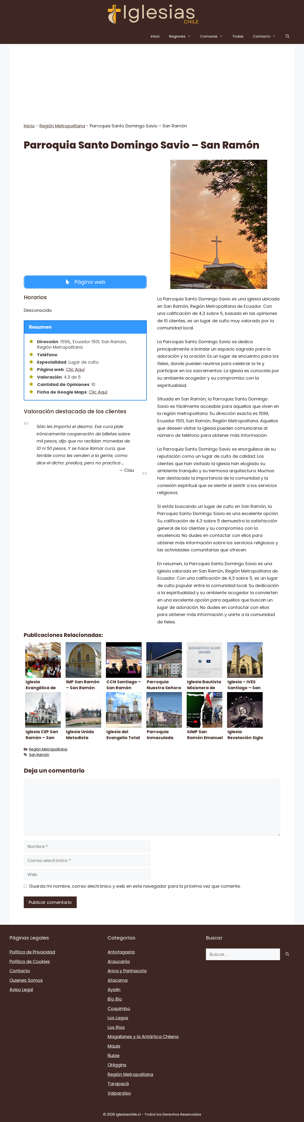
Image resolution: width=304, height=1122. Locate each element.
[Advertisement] (152, 79)
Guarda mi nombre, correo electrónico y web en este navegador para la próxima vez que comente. (135, 886)
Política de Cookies (30, 961)
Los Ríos (116, 1027)
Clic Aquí (75, 369)
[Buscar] (287, 954)
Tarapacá (118, 1084)
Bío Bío (115, 999)
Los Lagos (118, 1018)
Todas (237, 36)
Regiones (177, 36)
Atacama (118, 980)
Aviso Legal (21, 989)
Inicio (155, 36)
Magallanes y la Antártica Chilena (143, 1037)
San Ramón (39, 754)
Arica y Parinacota (127, 971)
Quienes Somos (26, 980)
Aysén (114, 989)
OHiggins (117, 1065)
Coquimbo (119, 1008)
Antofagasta (121, 952)
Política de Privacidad (32, 952)
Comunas (209, 36)
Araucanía (119, 961)
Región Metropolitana (62, 126)
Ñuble (113, 1056)
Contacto (262, 36)
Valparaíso (119, 1093)
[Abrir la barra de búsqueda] (287, 36)
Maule (114, 1046)
